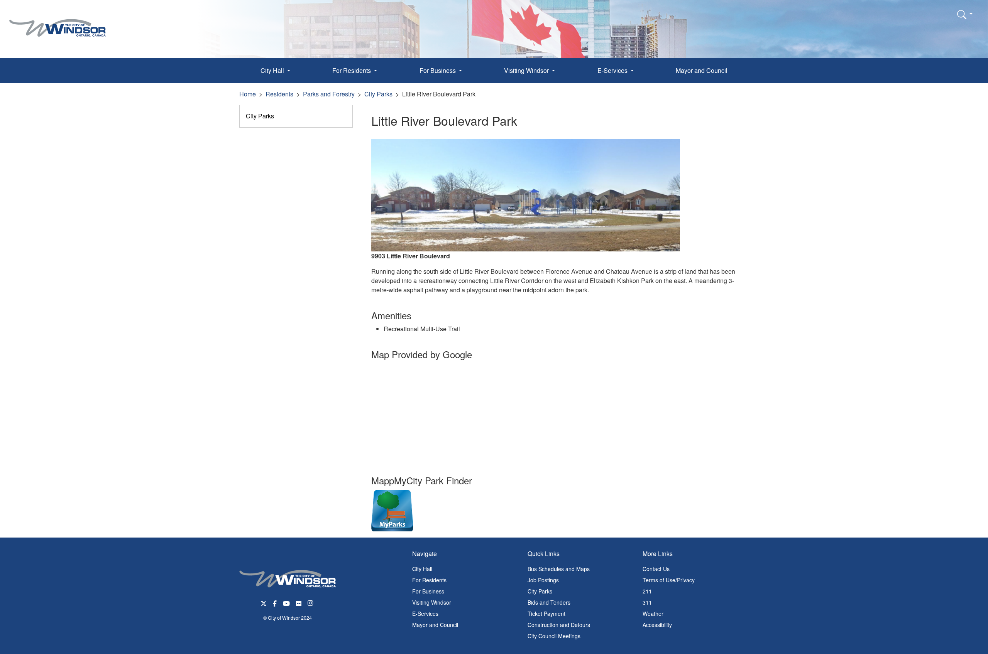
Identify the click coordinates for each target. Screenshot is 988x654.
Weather (653, 613)
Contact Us (656, 569)
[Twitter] (264, 602)
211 (647, 591)
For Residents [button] (352, 70)
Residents (279, 93)
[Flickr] (298, 602)
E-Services (425, 613)
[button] (965, 14)
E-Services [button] (613, 70)
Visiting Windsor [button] (527, 70)
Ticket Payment (546, 613)
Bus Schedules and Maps (559, 569)
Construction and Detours (559, 625)
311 (647, 602)
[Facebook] (275, 602)
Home (247, 93)
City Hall (422, 569)
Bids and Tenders (549, 602)
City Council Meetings (554, 636)
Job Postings (543, 580)
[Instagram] (311, 602)
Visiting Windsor (431, 602)
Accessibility (657, 625)
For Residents (429, 580)
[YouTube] (286, 602)
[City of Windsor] (57, 22)
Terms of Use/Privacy (669, 580)
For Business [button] (438, 70)
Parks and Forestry (329, 93)
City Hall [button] (273, 70)
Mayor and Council (701, 70)
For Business (428, 591)
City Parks (378, 93)
